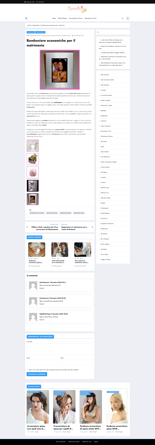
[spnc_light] (128, 18)
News (54, 18)
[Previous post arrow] (27, 227)
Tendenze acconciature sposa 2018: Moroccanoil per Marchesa (64, 427)
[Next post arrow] (92, 227)
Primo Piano (104, 218)
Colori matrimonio (106, 126)
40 (36, 258)
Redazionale (104, 229)
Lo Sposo (103, 177)
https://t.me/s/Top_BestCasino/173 (50, 285)
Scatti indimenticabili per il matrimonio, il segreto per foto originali (58, 261)
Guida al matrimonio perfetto (109, 162)
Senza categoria (105, 244)
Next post (64, 224)
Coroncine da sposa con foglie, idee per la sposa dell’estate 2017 (117, 427)
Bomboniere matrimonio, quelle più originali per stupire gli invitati (36, 261)
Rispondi (42, 288)
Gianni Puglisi (40, 432)
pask (32, 258)
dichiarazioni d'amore (107, 136)
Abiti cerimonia (105, 75)
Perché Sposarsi (105, 213)
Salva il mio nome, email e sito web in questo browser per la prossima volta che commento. (54, 370)
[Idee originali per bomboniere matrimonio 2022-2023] (82, 249)
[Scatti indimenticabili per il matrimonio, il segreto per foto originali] (59, 249)
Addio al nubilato (105, 100)
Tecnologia (104, 249)
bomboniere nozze (45, 35)
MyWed (103, 203)
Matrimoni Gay (105, 188)
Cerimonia (103, 121)
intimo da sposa (105, 167)
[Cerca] (123, 19)
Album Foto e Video (106, 105)
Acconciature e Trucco (76, 18)
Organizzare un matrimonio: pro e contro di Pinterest (74, 228)
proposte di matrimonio (107, 223)
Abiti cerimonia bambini (107, 80)
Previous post (54, 224)
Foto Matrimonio (40, 32)
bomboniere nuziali (56, 35)
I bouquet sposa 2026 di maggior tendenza (112, 53)
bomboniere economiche (34, 35)
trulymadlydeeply (32, 134)
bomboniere (44, 93)
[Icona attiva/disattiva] (26, 18)
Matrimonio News (105, 198)
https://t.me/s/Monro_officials (49, 317)
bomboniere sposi (66, 35)
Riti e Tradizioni (105, 239)
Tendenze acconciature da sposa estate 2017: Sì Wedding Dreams (37, 427)
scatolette (45, 120)
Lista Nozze (104, 172)
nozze (43, 98)
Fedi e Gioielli (105, 152)
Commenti (29, 341)
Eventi (102, 146)
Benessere (103, 111)
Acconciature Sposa (106, 95)
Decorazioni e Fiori (90, 18)
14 (82, 258)
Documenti (104, 141)
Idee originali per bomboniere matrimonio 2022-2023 (82, 261)
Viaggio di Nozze (106, 259)
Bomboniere (31, 32)
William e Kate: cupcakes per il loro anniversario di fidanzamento (44, 228)
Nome (28, 358)
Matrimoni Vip (105, 193)
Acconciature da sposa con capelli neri (90, 427)
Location (103, 182)
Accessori (103, 90)
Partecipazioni (104, 208)
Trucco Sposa (104, 254)
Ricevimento (104, 234)
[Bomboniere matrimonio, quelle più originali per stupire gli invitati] (36, 249)
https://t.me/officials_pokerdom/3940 (51, 301)
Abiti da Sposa (62, 18)
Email (61, 358)
